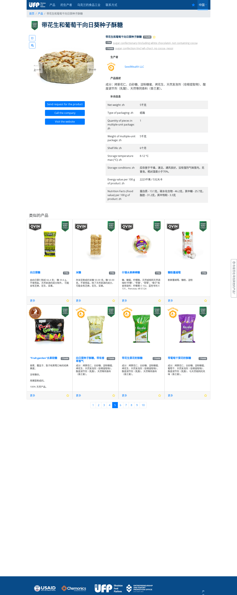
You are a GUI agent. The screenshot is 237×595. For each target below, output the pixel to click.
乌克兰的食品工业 (88, 5)
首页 (31, 13)
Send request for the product (65, 104)
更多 (32, 300)
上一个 (37, 70)
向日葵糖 (35, 272)
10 (143, 405)
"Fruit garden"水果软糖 (43, 357)
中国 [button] (202, 5)
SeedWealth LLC (134, 66)
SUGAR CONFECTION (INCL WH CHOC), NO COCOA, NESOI (144, 48)
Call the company (64, 113)
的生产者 (66, 5)
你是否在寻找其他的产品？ (234, 279)
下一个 (92, 70)
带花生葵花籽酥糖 (132, 357)
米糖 (78, 272)
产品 (52, 5)
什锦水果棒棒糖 (131, 272)
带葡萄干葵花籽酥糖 (179, 357)
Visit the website (65, 121)
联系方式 (111, 5)
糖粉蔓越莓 (174, 272)
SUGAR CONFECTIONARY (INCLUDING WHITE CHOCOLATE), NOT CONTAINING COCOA (155, 43)
